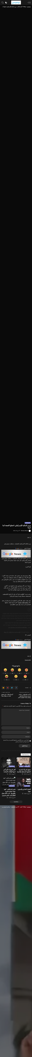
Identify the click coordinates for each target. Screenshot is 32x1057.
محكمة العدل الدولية (23, 602)
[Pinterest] (7, 687)
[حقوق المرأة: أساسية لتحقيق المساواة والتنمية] (24, 762)
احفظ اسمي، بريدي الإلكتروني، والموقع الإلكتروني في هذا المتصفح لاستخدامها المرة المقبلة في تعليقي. (16, 740)
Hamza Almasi (24, 530)
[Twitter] (12, 687)
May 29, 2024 (8, 632)
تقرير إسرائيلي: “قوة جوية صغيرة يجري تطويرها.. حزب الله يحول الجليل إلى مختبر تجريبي (8, 792)
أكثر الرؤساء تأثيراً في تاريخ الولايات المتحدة (9, 771)
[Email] (3, 687)
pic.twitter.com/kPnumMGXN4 (17, 627)
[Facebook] (16, 687)
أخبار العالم (28, 522)
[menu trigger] (28, 2)
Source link (28, 660)
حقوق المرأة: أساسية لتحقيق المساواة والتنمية (24, 771)
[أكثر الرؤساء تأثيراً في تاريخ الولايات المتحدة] (8, 762)
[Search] (3, 2)
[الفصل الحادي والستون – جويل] (24, 782)
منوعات (21, 766)
